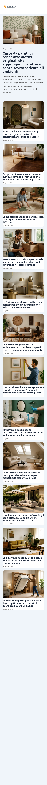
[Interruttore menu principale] (42, 7)
